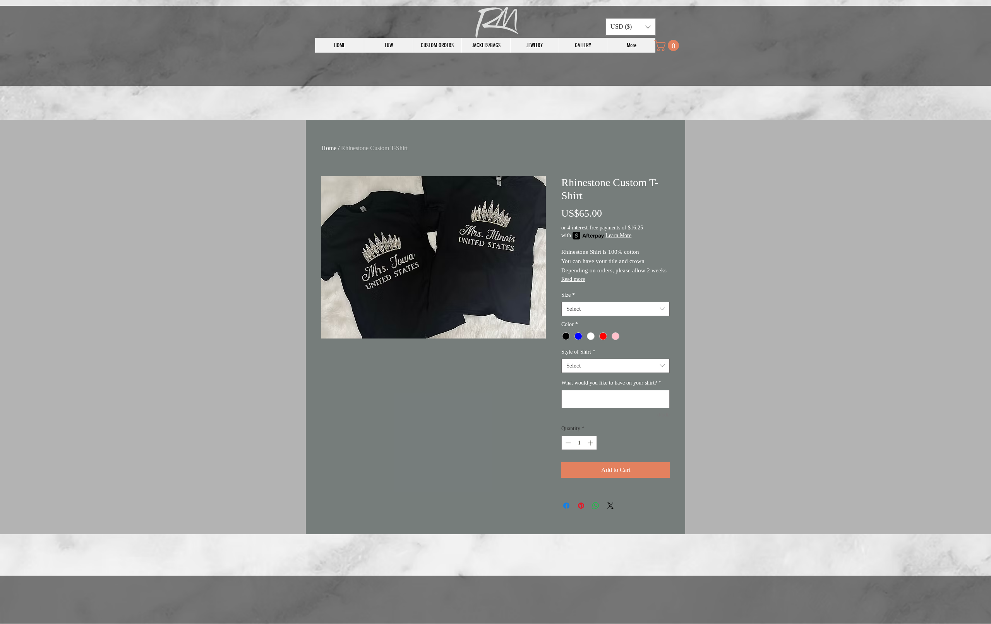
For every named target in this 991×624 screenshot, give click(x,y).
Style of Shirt (578, 352)
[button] (630, 27)
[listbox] (630, 27)
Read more (573, 279)
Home (328, 148)
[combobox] (615, 309)
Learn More (618, 235)
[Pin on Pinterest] (581, 505)
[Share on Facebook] (566, 505)
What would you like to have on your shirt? (611, 383)
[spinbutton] (579, 443)
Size (568, 295)
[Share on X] (610, 505)
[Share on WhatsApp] (595, 505)
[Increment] (591, 443)
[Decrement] (567, 443)
